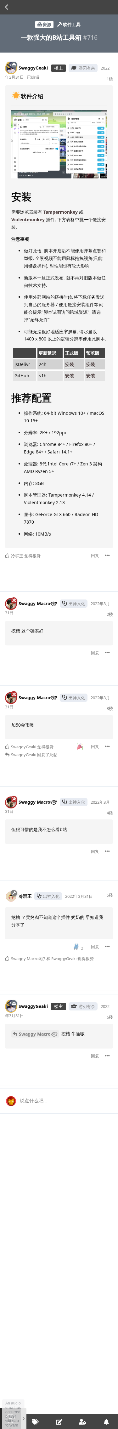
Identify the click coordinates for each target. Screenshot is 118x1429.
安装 (69, 364)
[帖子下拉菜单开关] (107, 555)
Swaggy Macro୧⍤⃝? (38, 1034)
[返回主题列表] (6, 7)
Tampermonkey (60, 212)
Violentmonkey (28, 219)
